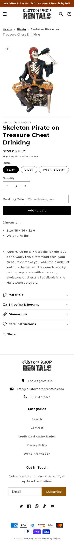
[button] (5, 14)
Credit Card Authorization (37, 436)
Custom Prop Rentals (31, 539)
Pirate (21, 29)
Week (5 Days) (54, 169)
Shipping (8, 156)
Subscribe (54, 492)
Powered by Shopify (51, 539)
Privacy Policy (37, 445)
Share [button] (11, 334)
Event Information (37, 453)
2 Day (29, 169)
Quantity (8, 178)
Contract (37, 427)
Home (7, 29)
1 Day (11, 169)
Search (37, 419)
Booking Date (13, 199)
